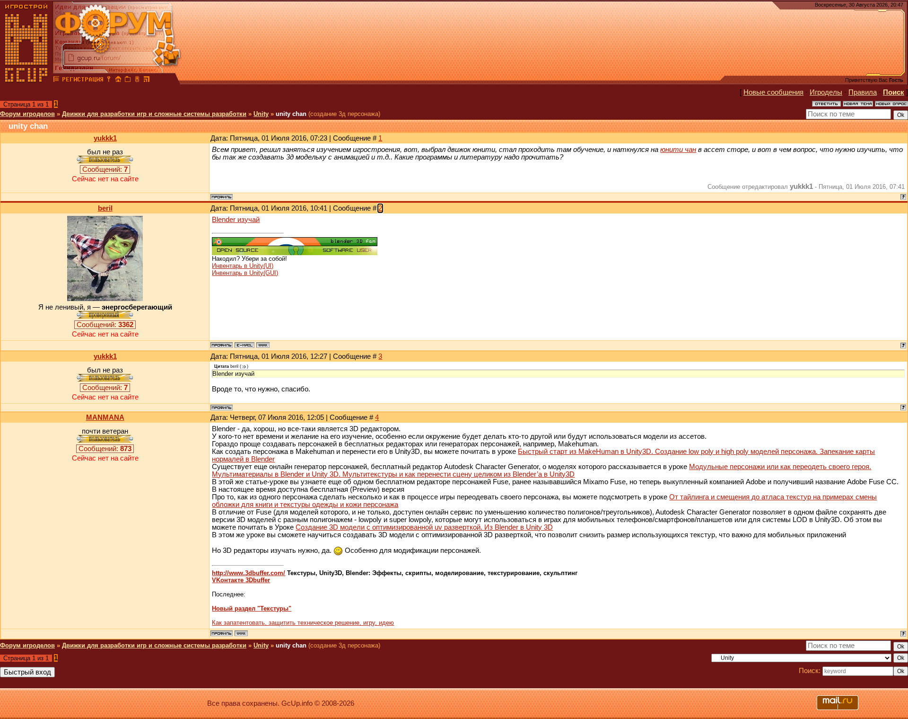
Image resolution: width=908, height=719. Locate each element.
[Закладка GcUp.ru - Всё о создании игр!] (127, 80)
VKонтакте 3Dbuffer (241, 580)
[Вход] (109, 80)
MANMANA (105, 417)
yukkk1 (105, 138)
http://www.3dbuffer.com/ (248, 573)
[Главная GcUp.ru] (26, 80)
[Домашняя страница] (263, 345)
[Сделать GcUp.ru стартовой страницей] (118, 80)
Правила (862, 92)
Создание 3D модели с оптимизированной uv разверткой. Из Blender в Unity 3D (424, 527)
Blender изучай (236, 219)
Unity (261, 113)
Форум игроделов (27, 113)
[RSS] (146, 80)
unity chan (291, 113)
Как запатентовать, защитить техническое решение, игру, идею (303, 622)
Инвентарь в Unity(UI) (242, 265)
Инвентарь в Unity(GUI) (245, 272)
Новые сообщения (773, 92)
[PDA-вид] (137, 80)
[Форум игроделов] (56, 80)
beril (105, 208)
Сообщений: (105, 169)
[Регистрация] (82, 80)
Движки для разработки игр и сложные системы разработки (154, 113)
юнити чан (678, 149)
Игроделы (826, 92)
